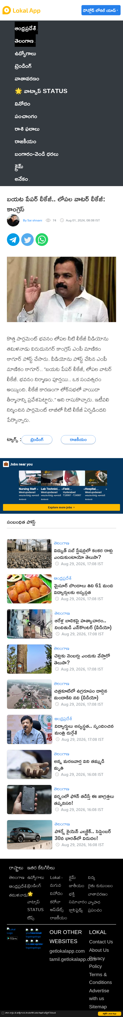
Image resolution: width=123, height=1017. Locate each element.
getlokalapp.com (67, 951)
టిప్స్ (30, 917)
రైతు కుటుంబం (100, 885)
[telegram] (14, 241)
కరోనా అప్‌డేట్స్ (57, 905)
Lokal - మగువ (56, 881)
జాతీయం (76, 885)
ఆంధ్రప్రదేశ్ (25, 28)
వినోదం (56, 893)
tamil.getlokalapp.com (73, 959)
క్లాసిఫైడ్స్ (76, 910)
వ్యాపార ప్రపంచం (95, 906)
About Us (99, 950)
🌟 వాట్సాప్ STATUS (35, 902)
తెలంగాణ (24, 40)
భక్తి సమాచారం (78, 898)
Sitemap (98, 1006)
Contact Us (101, 941)
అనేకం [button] (21, 178)
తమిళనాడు (18, 895)
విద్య (91, 877)
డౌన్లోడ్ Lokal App (109, 1014)
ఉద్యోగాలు (35, 877)
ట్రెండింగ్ (34, 885)
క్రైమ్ (72, 877)
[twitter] (28, 241)
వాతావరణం (98, 894)
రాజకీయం (58, 917)
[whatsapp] (43, 241)
